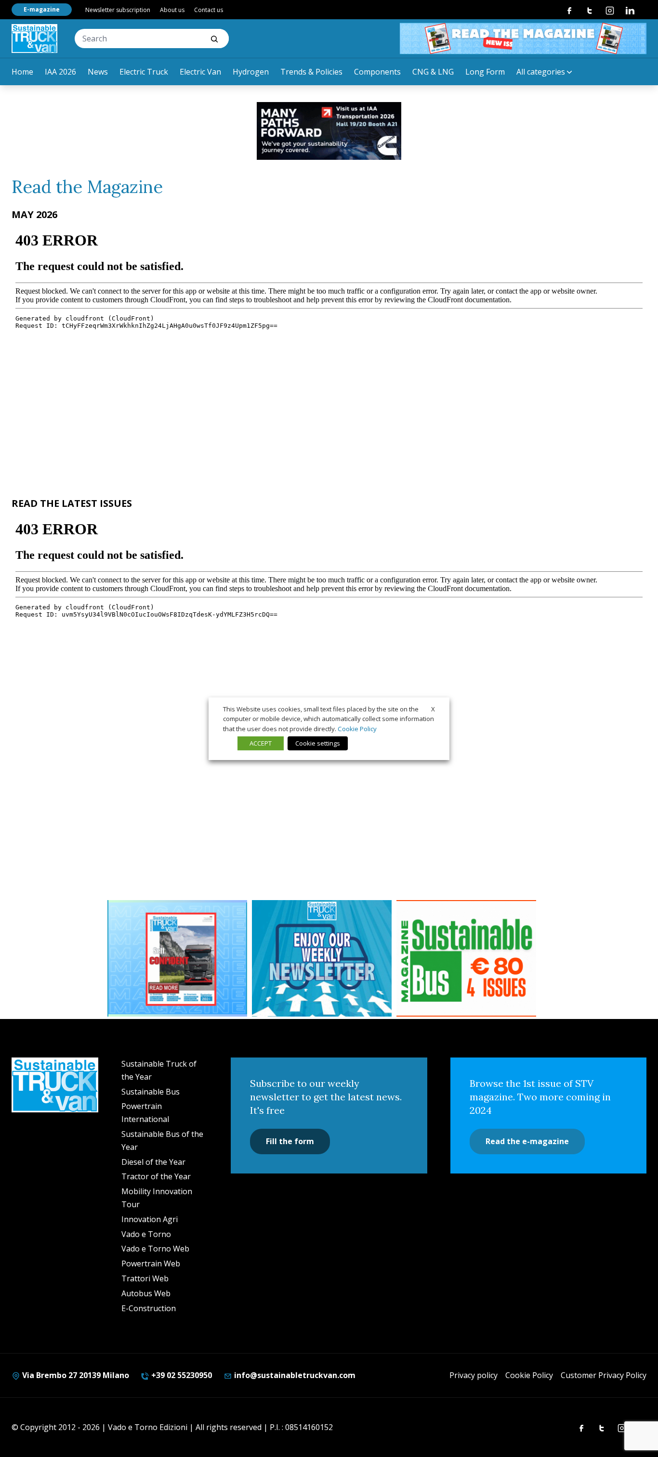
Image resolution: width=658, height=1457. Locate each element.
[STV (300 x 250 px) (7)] (177, 958)
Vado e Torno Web (155, 1248)
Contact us (208, 10)
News (98, 71)
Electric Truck (143, 71)
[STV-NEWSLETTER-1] (322, 958)
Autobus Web (146, 1293)
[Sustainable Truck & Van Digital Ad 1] (329, 131)
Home (22, 71)
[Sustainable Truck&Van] (34, 38)
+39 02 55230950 (180, 1375)
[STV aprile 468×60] (523, 38)
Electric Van (200, 71)
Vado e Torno (146, 1234)
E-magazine (42, 9)
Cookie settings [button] (317, 743)
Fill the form (290, 1141)
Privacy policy (473, 1375)
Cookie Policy (529, 1375)
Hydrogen (251, 71)
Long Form (485, 71)
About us (172, 10)
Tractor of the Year (156, 1176)
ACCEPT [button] (261, 743)
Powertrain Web (150, 1263)
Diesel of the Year (153, 1162)
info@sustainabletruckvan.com (293, 1375)
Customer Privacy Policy (603, 1375)
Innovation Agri (149, 1219)
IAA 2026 (60, 71)
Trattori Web (145, 1278)
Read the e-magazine (527, 1141)
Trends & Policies (311, 71)
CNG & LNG (433, 71)
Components (377, 71)
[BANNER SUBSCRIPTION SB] (466, 958)
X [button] (433, 708)
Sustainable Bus (150, 1091)
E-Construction (148, 1308)
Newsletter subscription (117, 10)
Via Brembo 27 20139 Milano (74, 1375)
